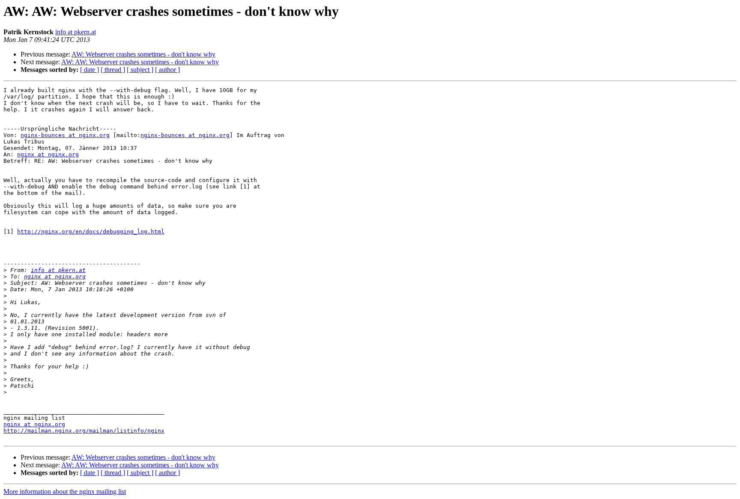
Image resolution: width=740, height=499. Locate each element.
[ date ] (89, 69)
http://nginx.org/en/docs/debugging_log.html (90, 231)
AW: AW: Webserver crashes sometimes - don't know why (140, 62)
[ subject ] (140, 69)
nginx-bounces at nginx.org (65, 135)
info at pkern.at (75, 32)
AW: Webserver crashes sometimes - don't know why (143, 54)
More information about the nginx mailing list (64, 491)
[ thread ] (113, 69)
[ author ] (167, 69)
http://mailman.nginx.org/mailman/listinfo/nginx (83, 430)
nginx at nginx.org (48, 154)
